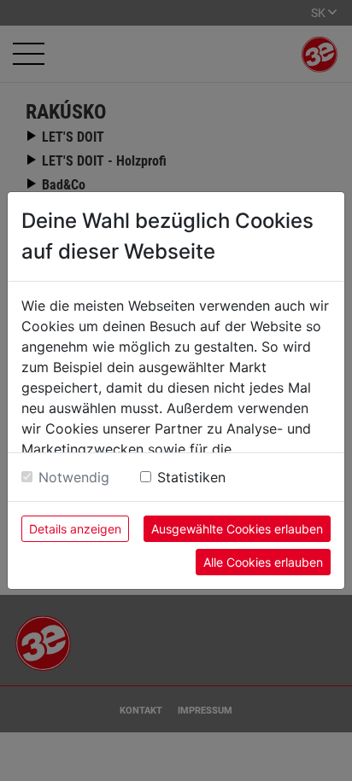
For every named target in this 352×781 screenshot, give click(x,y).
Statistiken (191, 477)
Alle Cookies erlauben (263, 562)
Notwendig (73, 477)
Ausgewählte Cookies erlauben (237, 529)
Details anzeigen (75, 529)
